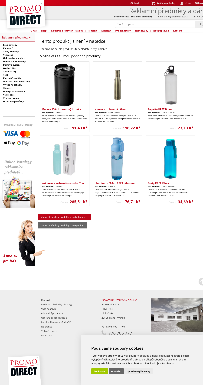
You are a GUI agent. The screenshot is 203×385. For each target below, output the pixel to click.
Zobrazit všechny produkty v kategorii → (62, 225)
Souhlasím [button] (99, 371)
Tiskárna (92, 30)
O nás (33, 30)
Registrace (46, 335)
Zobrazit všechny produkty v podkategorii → (64, 216)
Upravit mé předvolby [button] (138, 371)
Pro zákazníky (123, 30)
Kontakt (177, 30)
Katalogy (106, 30)
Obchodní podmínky (52, 313)
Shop (44, 30)
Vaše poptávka (161, 30)
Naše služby (141, 30)
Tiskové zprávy (49, 331)
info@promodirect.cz (176, 16)
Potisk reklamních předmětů (56, 322)
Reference (46, 326)
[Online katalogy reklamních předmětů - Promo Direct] (19, 207)
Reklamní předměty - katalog (67, 30)
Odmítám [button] (116, 371)
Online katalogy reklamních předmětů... (18, 167)
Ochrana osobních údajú (54, 317)
